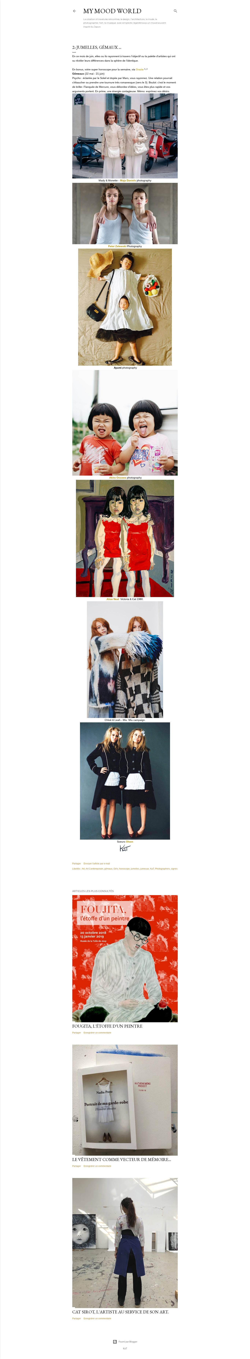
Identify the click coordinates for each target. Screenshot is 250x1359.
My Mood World (112, 11)
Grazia (139, 69)
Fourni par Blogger (128, 1341)
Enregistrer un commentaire (97, 1032)
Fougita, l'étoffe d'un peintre (107, 1026)
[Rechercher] (175, 10)
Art (83, 868)
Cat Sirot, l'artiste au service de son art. (120, 1312)
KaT (152, 868)
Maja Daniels (128, 180)
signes (174, 868)
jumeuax (144, 868)
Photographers (162, 868)
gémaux (108, 868)
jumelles (135, 868)
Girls (115, 868)
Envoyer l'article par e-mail (97, 863)
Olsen (129, 841)
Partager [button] (76, 863)
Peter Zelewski (117, 246)
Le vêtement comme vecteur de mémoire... (121, 1159)
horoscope (124, 868)
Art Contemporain (94, 868)
